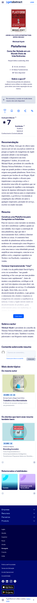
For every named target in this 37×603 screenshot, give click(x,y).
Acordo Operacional (7, 572)
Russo (3, 541)
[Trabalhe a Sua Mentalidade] (18, 383)
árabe (3, 556)
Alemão (4, 533)
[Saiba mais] (16, 117)
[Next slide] (34, 462)
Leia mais (18, 316)
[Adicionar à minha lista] (18, 111)
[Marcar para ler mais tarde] (12, 111)
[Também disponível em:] (32, 111)
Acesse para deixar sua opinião (14, 358)
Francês (4, 552)
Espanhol (4, 537)
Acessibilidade (6, 576)
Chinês (4, 544)
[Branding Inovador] (18, 432)
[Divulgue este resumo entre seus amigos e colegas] (25, 111)
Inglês (3, 529)
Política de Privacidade (8, 564)
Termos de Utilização (8, 568)
